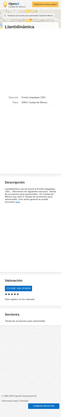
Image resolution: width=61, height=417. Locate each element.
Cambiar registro (43, 406)
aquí (17, 202)
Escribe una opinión (18, 288)
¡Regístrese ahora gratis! (45, 4)
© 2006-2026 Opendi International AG (19, 396)
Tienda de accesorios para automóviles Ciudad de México (30, 16)
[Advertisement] (30, 62)
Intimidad (24, 401)
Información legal (10, 401)
